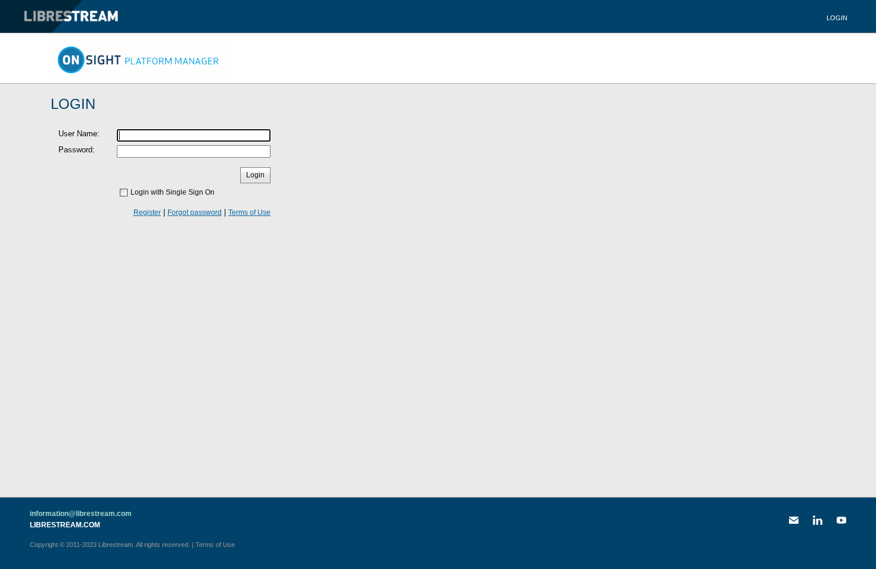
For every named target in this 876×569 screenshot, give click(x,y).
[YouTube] (841, 520)
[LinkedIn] (817, 520)
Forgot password (194, 212)
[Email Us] (794, 520)
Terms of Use (249, 212)
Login (837, 17)
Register (147, 212)
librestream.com (65, 525)
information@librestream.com (81, 513)
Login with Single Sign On (173, 192)
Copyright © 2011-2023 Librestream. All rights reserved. (110, 544)
